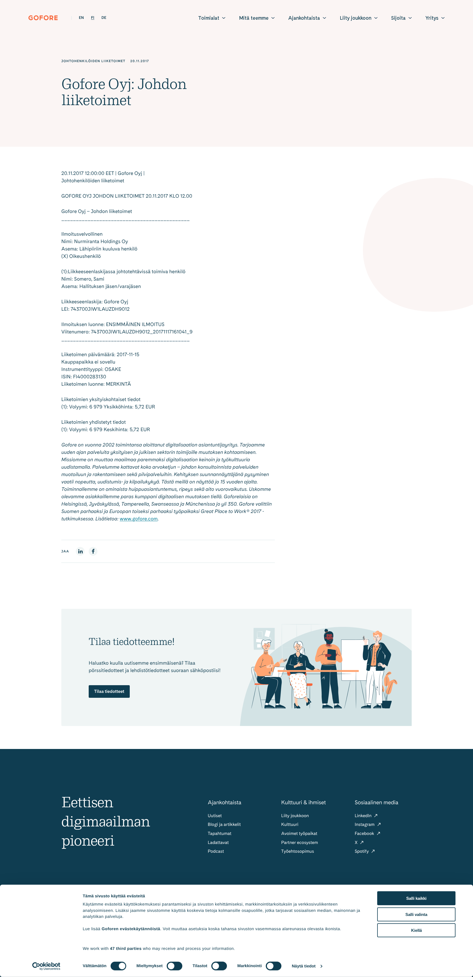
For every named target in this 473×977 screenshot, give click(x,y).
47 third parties (126, 948)
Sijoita (398, 18)
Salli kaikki (416, 898)
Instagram (365, 824)
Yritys (432, 18)
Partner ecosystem (299, 842)
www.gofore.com (139, 519)
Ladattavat (218, 842)
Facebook (365, 833)
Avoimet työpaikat (299, 833)
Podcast (216, 851)
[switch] (174, 966)
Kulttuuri (289, 824)
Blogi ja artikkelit (224, 824)
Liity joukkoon (355, 18)
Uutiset (215, 815)
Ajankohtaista (304, 18)
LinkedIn (364, 815)
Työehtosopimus (297, 851)
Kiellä (416, 930)
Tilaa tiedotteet (109, 691)
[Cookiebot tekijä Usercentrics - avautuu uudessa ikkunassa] (46, 966)
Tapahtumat (219, 833)
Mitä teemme (254, 18)
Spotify (362, 851)
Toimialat (208, 18)
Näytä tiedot (304, 966)
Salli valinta (416, 914)
